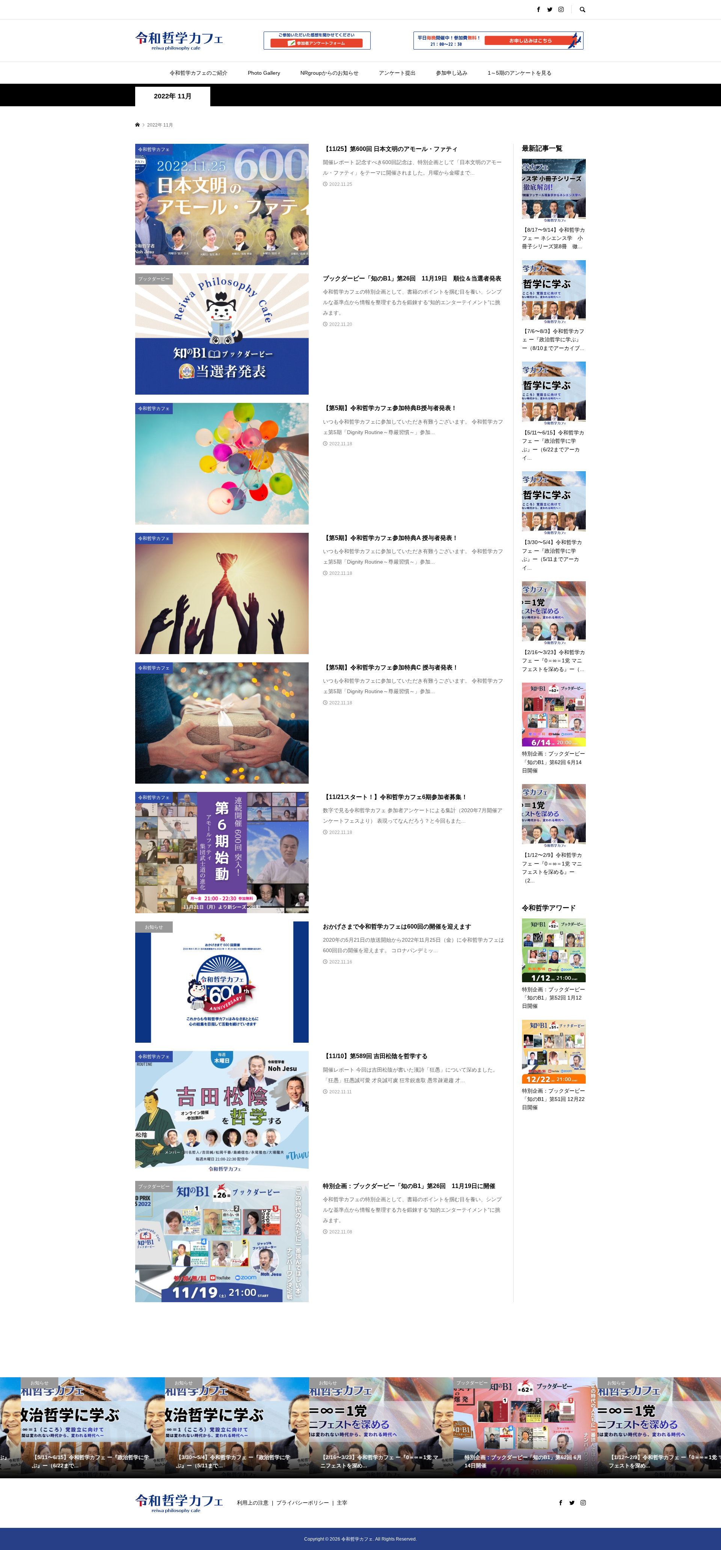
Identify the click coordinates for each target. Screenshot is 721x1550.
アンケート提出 (397, 73)
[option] (72, 1427)
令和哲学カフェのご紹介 (199, 73)
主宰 (342, 1503)
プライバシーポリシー (302, 1503)
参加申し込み (452, 73)
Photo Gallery (264, 73)
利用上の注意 (252, 1503)
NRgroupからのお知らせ (329, 73)
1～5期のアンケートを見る (520, 73)
